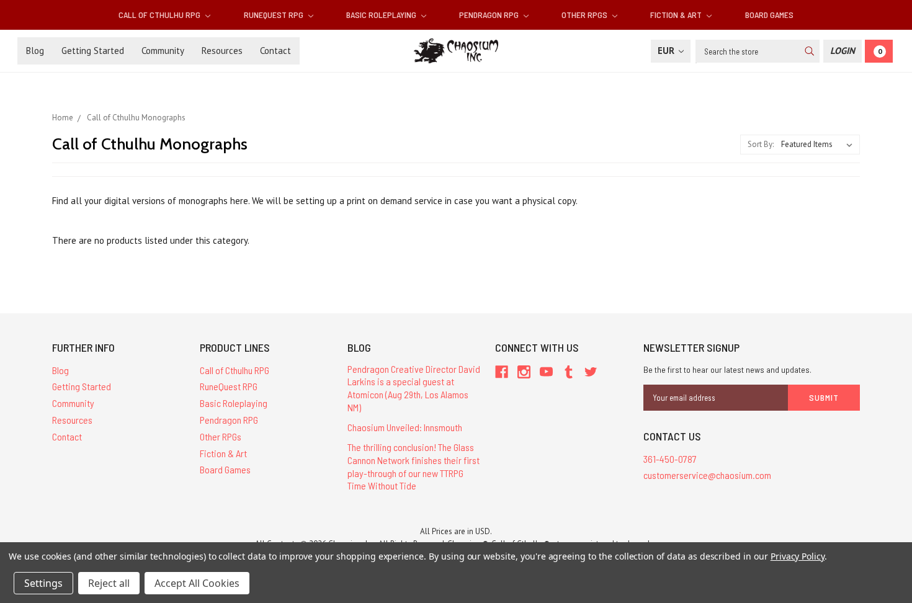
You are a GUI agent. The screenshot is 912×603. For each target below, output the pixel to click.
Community (162, 50)
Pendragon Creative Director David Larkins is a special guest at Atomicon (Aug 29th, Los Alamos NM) (413, 388)
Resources (222, 50)
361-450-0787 (670, 459)
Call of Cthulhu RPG (160, 14)
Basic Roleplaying (382, 14)
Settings (43, 583)
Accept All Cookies (196, 583)
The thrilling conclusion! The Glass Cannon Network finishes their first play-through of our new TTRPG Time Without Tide (413, 466)
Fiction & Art (677, 14)
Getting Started (92, 50)
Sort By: (761, 144)
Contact (275, 50)
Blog (35, 50)
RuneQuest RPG (274, 14)
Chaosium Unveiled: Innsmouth (404, 427)
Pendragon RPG (490, 14)
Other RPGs (585, 14)
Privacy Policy (798, 556)
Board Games (769, 14)
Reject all (109, 583)
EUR (667, 50)
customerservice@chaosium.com (707, 475)
